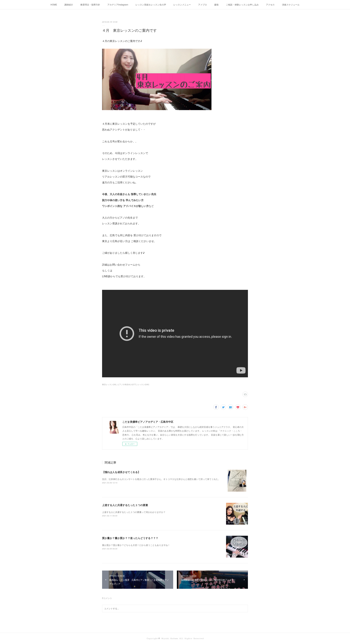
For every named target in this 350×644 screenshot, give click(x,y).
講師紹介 (68, 4)
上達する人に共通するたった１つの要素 (125, 505)
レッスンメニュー (182, 4)
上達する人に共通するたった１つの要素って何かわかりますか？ (134, 511)
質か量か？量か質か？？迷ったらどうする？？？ (130, 538)
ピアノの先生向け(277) (126, 384)
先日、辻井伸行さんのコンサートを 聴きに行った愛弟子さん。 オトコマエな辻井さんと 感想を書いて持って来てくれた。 (161, 478)
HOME (53, 4)
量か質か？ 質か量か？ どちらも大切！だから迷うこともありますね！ (136, 544)
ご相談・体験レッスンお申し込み (242, 4)
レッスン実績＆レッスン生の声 (150, 4)
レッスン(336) (143, 384)
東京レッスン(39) (109, 384)
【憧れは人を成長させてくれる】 (121, 472)
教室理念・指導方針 (90, 4)
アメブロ (202, 4)
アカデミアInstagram (117, 4)
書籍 (216, 4)
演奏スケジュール (291, 4)
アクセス (270, 4)
